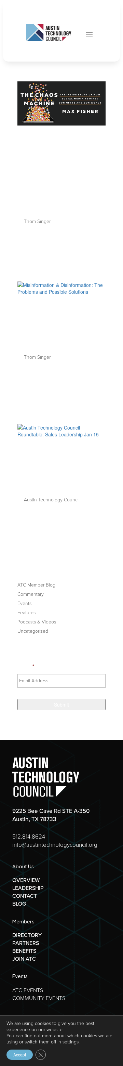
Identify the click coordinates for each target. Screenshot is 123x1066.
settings (71, 1042)
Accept (19, 1054)
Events (24, 603)
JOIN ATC (24, 959)
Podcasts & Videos (36, 622)
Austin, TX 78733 (34, 819)
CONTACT (24, 896)
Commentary (30, 594)
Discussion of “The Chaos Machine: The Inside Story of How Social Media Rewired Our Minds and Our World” (60, 172)
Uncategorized (32, 631)
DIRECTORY (27, 935)
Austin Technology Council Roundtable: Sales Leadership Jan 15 (60, 467)
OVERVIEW (26, 880)
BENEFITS (24, 951)
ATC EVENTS (27, 990)
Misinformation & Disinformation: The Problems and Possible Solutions (59, 324)
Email (25, 666)
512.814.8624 (28, 836)
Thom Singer (37, 221)
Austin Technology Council (52, 499)
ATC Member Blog (36, 585)
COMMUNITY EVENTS (38, 998)
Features (26, 612)
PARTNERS (25, 943)
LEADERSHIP (28, 888)
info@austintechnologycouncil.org (54, 845)
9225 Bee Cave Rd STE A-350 (51, 811)
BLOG (19, 904)
